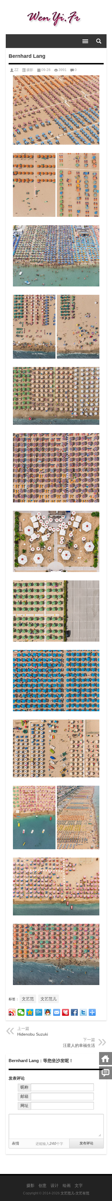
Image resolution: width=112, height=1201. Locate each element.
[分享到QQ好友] (47, 1012)
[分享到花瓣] (65, 1012)
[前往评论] (105, 1072)
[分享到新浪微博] (12, 1012)
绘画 (67, 1185)
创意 (42, 1185)
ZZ (16, 70)
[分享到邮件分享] (56, 1012)
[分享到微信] (21, 1012)
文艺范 (28, 999)
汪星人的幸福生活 (79, 1045)
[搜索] (99, 41)
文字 (79, 1185)
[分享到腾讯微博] (39, 1012)
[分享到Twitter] (83, 1012)
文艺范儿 (48, 999)
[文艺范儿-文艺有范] (56, 17)
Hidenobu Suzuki (32, 1034)
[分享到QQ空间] (30, 1012)
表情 (15, 1143)
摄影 (29, 70)
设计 (55, 1185)
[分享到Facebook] (74, 1012)
